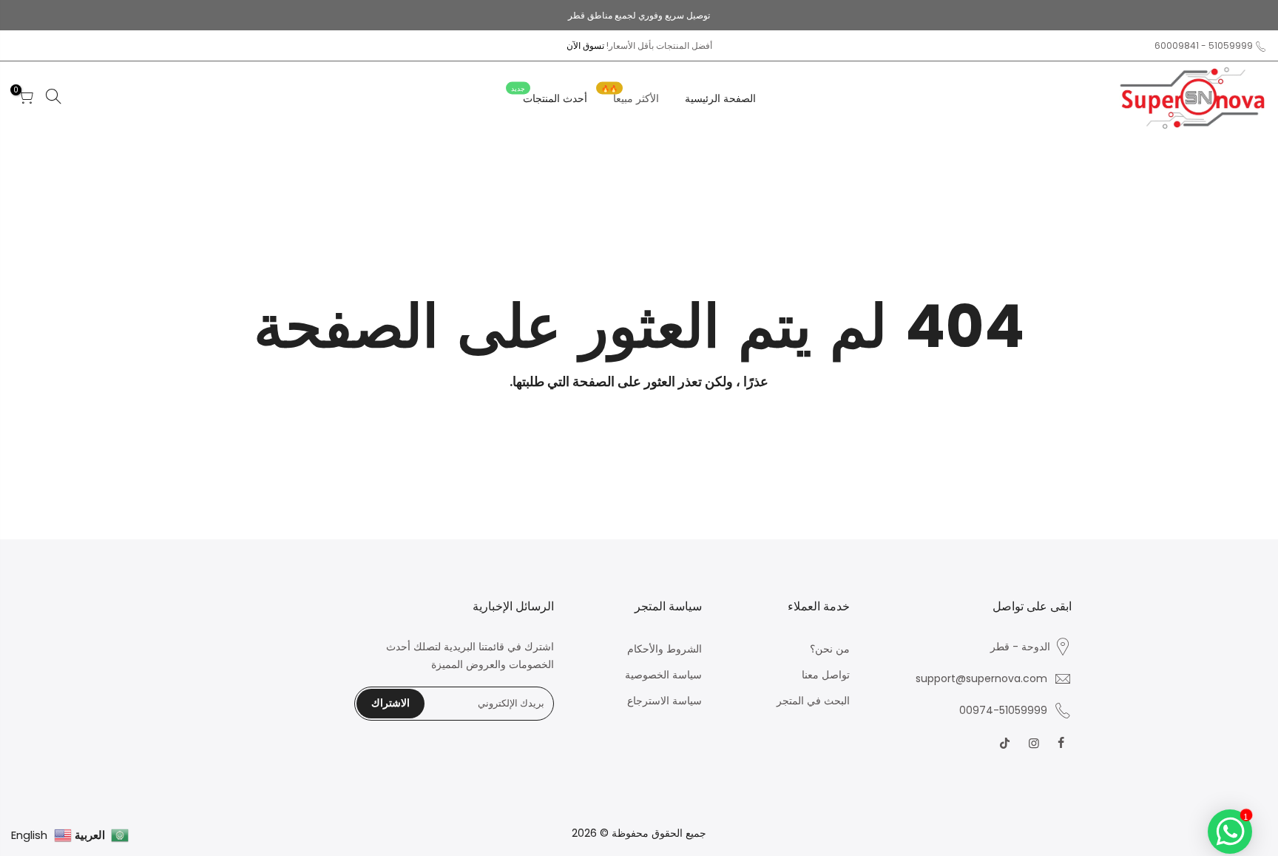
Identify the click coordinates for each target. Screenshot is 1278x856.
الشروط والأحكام (664, 648)
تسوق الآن (585, 45)
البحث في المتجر (813, 700)
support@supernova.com (981, 678)
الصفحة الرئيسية (720, 98)
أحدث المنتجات (549, 95)
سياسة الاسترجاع (664, 700)
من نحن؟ (830, 648)
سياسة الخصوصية (663, 674)
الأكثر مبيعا (630, 95)
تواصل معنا (826, 674)
